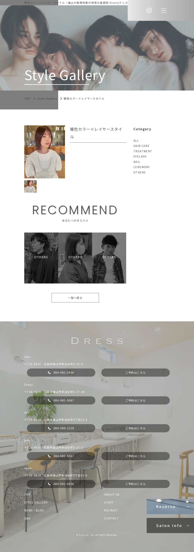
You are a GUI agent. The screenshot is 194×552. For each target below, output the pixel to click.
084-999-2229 (64, 428)
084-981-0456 (64, 372)
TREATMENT (142, 151)
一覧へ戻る (75, 298)
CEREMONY (141, 167)
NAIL (136, 162)
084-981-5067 (64, 400)
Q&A (27, 518)
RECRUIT (111, 510)
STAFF (108, 502)
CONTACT (111, 518)
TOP (27, 494)
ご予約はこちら (135, 372)
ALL (136, 140)
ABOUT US (112, 494)
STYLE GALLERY (36, 502)
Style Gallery (47, 98)
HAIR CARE (141, 146)
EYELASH (140, 156)
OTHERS (139, 172)
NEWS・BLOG (34, 510)
